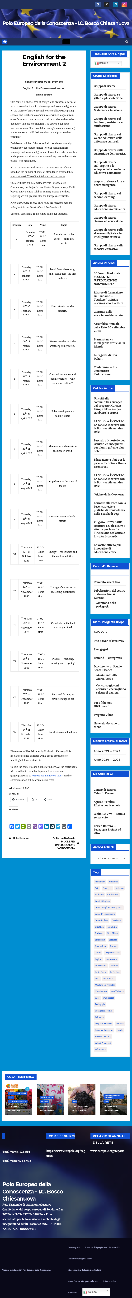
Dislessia (99, 933)
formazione (100, 946)
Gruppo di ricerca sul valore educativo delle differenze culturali (108, 138)
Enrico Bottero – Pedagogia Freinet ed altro (107, 829)
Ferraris (113, 940)
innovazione (101, 966)
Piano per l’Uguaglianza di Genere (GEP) (102, 1247)
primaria (99, 1017)
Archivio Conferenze (17, 1093)
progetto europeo (103, 1024)
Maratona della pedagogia (106, 604)
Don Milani (112, 933)
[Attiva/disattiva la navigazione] (66, 41)
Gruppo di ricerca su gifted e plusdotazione (108, 96)
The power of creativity (109, 641)
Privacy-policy (109, 1281)
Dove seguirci (74, 1247)
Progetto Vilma (103, 715)
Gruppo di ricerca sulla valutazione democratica (110, 151)
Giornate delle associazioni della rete (108, 313)
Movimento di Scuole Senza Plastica (108, 668)
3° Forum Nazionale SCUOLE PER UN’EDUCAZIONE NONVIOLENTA (64, 843)
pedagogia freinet (104, 1011)
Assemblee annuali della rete (112, 1096)
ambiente (113, 882)
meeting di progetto (105, 985)
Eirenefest (100, 940)
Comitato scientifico (107, 582)
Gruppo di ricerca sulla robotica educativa (108, 247)
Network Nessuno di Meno (107, 725)
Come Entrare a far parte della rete (83, 1281)
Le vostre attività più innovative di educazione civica (107, 548)
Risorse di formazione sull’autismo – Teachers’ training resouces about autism (108, 298)
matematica (109, 978)
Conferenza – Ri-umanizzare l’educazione (105, 370)
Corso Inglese (101, 920)
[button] (126, 42)
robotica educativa (104, 1030)
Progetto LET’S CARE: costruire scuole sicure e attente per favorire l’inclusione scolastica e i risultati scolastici (109, 529)
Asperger (107, 888)
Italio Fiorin (100, 972)
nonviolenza (101, 991)
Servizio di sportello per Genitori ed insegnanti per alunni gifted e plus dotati (109, 446)
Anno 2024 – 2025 (107, 759)
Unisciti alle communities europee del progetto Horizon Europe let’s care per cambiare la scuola (108, 405)
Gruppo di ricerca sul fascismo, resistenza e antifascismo (108, 122)
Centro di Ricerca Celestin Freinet (105, 791)
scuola (120, 1030)
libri (97, 978)
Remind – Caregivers (108, 658)
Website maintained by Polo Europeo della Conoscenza (26, 1270)
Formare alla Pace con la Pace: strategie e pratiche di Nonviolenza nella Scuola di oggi (110, 508)
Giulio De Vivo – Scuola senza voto (109, 815)
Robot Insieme (21, 838)
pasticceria (108, 998)
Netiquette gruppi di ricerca (80, 1258)
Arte (97, 888)
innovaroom (111, 959)
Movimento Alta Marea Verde (107, 676)
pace (97, 998)
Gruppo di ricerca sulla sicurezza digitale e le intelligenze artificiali (108, 233)
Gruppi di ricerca (105, 86)
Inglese (98, 959)
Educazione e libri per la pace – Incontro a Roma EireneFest (110, 463)
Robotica (120, 1024)
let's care (115, 972)
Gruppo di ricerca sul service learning (107, 195)
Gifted (98, 953)
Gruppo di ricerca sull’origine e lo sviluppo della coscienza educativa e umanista (109, 167)
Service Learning (103, 1037)
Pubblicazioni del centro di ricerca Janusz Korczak (109, 594)
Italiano (103, 63)
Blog (11, 1097)
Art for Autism (47, 1097)
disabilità (112, 927)
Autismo (119, 888)
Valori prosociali (103, 1043)
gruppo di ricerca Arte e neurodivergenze (109, 183)
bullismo (99, 895)
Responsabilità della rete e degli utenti (84, 1270)
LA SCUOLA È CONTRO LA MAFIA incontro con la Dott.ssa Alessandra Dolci (109, 426)
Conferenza (112, 895)
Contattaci (72, 1292)
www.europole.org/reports (107, 1151)
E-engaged (101, 649)
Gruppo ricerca (112, 953)
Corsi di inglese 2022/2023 (109, 908)
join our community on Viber (47, 775)
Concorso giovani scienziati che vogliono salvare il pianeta (111, 689)
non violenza (117, 991)
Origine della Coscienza (109, 494)
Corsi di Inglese (102, 901)
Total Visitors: (12, 1160)
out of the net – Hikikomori (104, 704)
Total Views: (10, 1151)
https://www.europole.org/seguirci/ (65, 1153)
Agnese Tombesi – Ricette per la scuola (107, 803)
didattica (99, 927)
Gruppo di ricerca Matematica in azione (108, 108)
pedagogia (100, 1004)
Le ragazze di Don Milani (105, 356)
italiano (114, 966)
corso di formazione (105, 914)
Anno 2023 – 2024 (107, 751)
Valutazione (100, 1049)
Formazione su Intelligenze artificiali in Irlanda (109, 343)
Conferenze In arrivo (18, 1101)
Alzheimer (100, 882)
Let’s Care (100, 632)
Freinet (113, 946)
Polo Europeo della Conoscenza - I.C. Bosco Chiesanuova (66, 23)
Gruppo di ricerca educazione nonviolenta (109, 207)
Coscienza (116, 920)
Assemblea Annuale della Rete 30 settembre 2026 (110, 327)
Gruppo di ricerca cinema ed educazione (108, 219)
